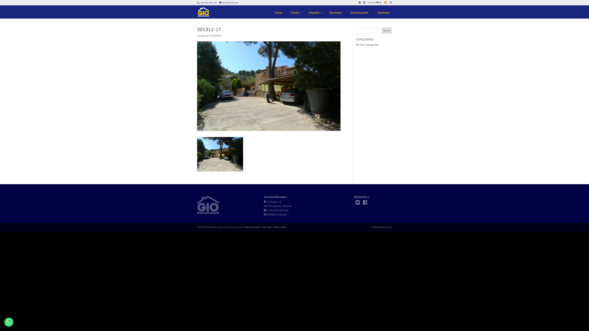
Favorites (374, 3)
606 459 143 (281, 210)
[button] (8, 322)
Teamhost (378, 227)
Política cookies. (280, 227)
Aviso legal (266, 227)
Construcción (359, 13)
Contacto (383, 13)
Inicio (278, 13)
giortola (204, 35)
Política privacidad (252, 227)
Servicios (335, 13)
